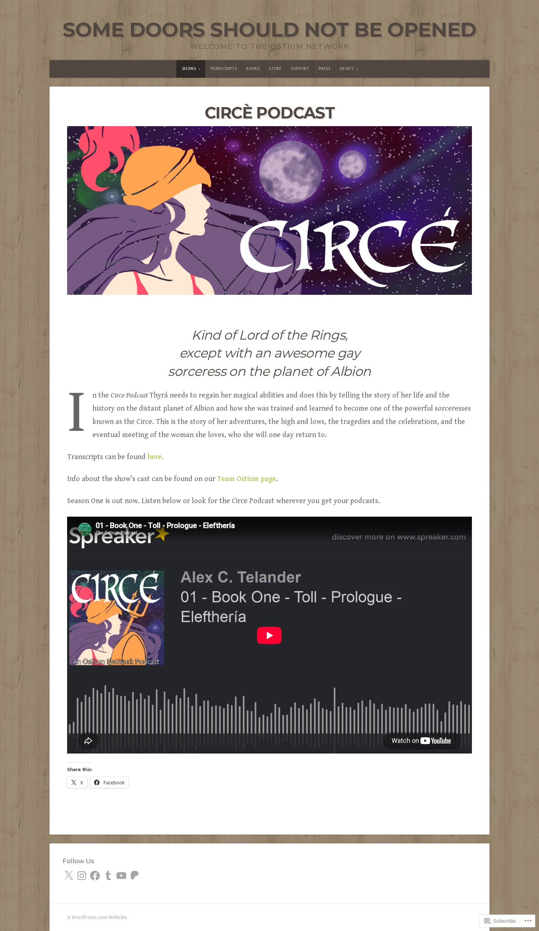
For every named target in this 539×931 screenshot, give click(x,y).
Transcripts (223, 68)
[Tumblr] (108, 875)
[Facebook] (95, 875)
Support (300, 68)
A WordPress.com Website (96, 917)
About (347, 68)
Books (253, 68)
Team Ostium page (246, 479)
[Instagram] (82, 875)
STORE (275, 68)
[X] (68, 875)
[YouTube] (121, 875)
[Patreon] (134, 875)
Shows (189, 68)
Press (324, 68)
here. (155, 457)
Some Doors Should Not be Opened (269, 29)
